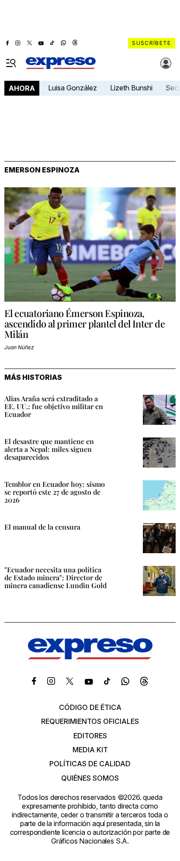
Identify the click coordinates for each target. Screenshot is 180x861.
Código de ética (90, 707)
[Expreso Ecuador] (90, 656)
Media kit (90, 750)
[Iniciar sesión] (166, 63)
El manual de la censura (42, 526)
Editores (90, 736)
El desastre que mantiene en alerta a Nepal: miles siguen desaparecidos (49, 449)
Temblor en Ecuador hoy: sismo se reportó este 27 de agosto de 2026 (54, 491)
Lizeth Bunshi (131, 87)
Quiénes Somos (90, 778)
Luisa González (72, 87)
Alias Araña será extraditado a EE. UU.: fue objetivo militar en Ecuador (53, 406)
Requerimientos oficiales (90, 721)
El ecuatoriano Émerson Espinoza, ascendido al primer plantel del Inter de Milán (84, 324)
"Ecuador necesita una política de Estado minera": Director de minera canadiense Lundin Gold (55, 577)
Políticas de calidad (90, 764)
